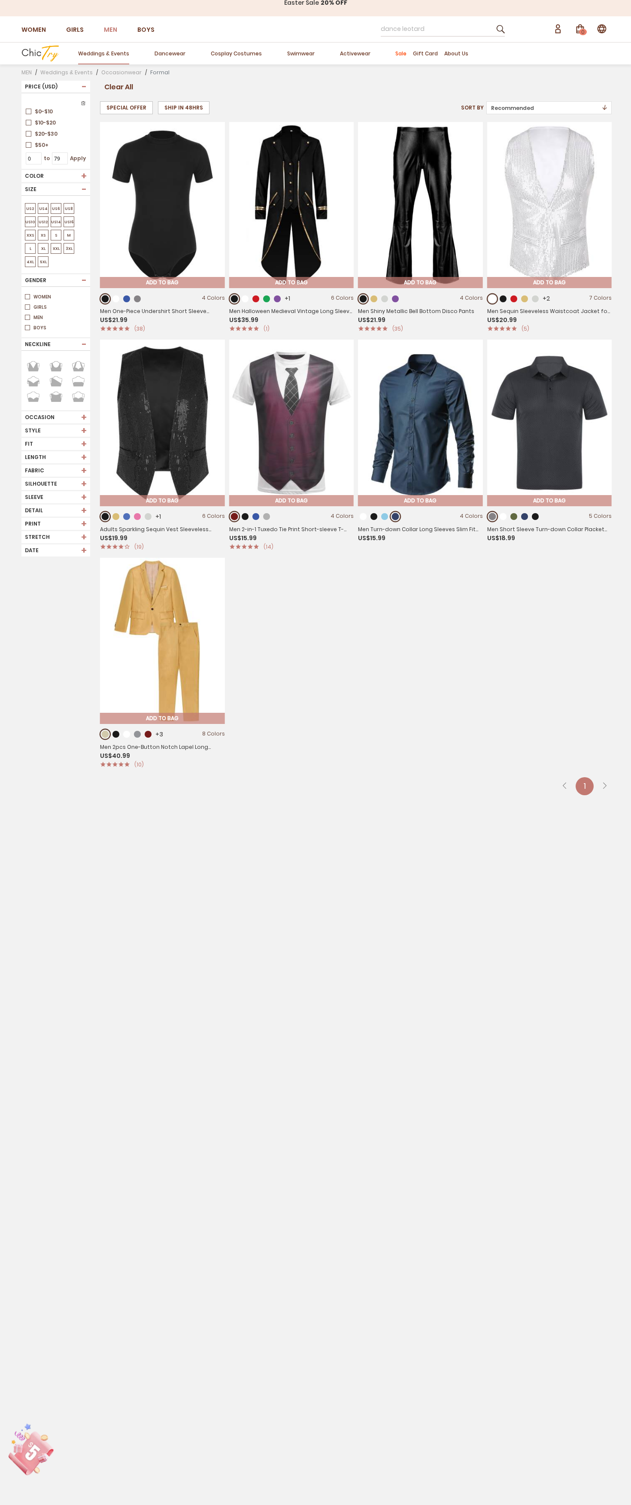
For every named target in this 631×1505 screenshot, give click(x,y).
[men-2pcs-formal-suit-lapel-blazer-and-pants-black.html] (115, 734)
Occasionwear (121, 72)
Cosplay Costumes (236, 53)
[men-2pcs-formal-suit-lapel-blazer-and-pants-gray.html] (137, 734)
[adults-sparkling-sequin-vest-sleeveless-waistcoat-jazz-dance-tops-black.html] (105, 516)
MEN (110, 29)
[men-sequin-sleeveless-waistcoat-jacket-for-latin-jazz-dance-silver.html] (535, 298)
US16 (69, 222)
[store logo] (40, 53)
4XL (30, 262)
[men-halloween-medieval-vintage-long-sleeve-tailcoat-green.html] (266, 298)
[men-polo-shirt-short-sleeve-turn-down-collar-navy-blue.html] (524, 516)
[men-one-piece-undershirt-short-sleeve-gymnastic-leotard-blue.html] (126, 298)
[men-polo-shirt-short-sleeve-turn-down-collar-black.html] (535, 516)
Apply (78, 158)
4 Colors (213, 297)
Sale (401, 53)
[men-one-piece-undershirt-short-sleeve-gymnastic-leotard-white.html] (115, 298)
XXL (56, 248)
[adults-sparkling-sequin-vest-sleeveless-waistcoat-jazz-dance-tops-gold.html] (115, 516)
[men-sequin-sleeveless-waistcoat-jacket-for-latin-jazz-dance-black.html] (503, 298)
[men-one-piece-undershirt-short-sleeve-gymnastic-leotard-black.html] (105, 298)
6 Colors (342, 297)
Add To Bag (162, 282)
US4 (43, 208)
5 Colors (600, 516)
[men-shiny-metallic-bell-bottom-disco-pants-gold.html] (373, 298)
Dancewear (170, 53)
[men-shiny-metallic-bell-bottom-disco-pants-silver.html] (384, 298)
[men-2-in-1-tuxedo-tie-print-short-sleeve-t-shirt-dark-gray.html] (266, 516)
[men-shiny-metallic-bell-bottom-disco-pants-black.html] (363, 298)
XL (43, 248)
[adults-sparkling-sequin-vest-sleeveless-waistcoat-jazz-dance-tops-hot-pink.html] (137, 516)
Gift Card (425, 53)
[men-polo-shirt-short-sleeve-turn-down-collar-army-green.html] (513, 516)
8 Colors (213, 733)
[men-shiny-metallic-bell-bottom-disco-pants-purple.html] (395, 298)
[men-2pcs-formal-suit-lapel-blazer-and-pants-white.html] (126, 734)
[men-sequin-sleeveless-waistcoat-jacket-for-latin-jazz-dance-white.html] (492, 298)
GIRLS (75, 29)
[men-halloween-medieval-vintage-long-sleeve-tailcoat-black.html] (234, 298)
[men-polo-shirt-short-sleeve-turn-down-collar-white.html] (503, 516)
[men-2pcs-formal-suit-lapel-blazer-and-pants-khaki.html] (105, 734)
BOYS (146, 29)
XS (43, 235)
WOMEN (33, 29)
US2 (30, 208)
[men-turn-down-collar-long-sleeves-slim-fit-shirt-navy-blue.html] (395, 516)
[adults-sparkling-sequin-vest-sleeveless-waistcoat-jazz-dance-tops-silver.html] (148, 516)
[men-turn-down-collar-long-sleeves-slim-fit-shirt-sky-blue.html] (384, 516)
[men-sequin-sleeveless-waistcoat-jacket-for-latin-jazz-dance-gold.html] (524, 298)
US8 (69, 208)
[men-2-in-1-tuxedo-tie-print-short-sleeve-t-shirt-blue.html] (255, 516)
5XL (43, 262)
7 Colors (600, 297)
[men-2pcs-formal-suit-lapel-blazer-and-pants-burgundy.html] (148, 734)
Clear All (118, 87)
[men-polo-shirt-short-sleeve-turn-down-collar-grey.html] (492, 516)
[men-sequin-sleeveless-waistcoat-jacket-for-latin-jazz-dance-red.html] (513, 298)
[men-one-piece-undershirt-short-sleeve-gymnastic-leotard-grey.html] (137, 298)
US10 (30, 222)
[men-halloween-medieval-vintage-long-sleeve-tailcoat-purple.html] (277, 298)
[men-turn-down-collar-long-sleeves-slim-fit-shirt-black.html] (373, 516)
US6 (56, 208)
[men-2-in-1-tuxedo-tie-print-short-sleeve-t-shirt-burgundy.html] (234, 516)
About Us (456, 53)
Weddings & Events (103, 53)
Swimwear (301, 53)
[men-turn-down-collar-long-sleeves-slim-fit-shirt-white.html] (363, 516)
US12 (43, 222)
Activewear (355, 53)
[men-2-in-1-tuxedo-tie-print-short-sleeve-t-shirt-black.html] (245, 516)
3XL (69, 248)
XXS (30, 235)
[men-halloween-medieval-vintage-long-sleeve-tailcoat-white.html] (245, 298)
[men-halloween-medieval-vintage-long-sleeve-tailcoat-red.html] (255, 298)
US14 (56, 222)
